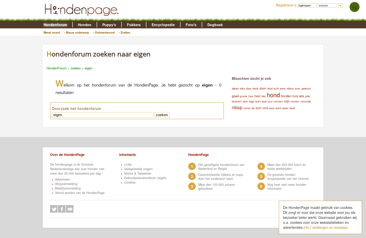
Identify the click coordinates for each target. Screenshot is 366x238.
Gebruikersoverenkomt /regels (145, 178)
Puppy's (109, 24)
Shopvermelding (66, 184)
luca (270, 101)
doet (270, 88)
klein (245, 101)
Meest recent (52, 32)
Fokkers (134, 24)
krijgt (251, 101)
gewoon (306, 88)
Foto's (191, 24)
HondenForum (57, 68)
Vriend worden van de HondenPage (80, 192)
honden (286, 96)
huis (295, 96)
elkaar (290, 88)
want (278, 108)
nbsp (237, 107)
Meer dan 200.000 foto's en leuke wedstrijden (286, 166)
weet (292, 108)
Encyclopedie (163, 24)
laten (258, 101)
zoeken (76, 68)
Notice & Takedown (137, 173)
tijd (253, 108)
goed (235, 96)
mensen (278, 101)
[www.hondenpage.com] (83, 18)
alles (242, 88)
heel (257, 96)
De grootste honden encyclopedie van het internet (288, 176)
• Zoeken (124, 32)
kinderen (237, 101)
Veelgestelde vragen (138, 169)
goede (243, 96)
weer (285, 108)
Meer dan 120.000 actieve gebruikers (216, 186)
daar (248, 88)
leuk (264, 101)
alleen (235, 88)
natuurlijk (306, 101)
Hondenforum (55, 24)
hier (263, 96)
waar (272, 108)
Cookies (129, 182)
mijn (287, 101)
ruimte (247, 108)
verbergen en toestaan (330, 227)
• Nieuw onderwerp (76, 32)
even (298, 88)
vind (265, 108)
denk (255, 88)
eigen (88, 68)
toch (258, 108)
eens (283, 88)
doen (262, 88)
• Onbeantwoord (104, 32)
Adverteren (62, 179)
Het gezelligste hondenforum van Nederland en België (221, 166)
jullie (307, 96)
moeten (295, 101)
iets (301, 96)
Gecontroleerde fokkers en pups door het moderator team (220, 176)
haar (250, 96)
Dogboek (215, 24)
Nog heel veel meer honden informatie (286, 186)
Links (127, 164)
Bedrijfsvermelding (68, 188)
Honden (84, 24)
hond (273, 94)
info (306, 227)
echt (276, 88)
